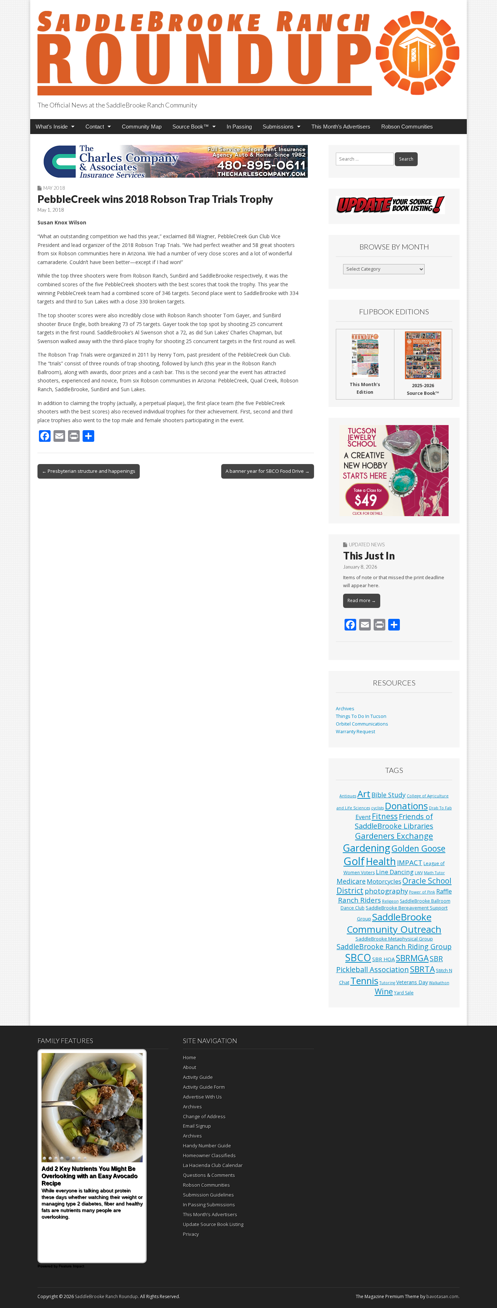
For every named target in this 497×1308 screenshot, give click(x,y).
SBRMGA (412, 958)
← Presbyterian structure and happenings (88, 471)
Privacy (191, 1234)
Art (363, 793)
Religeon (390, 901)
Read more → (361, 600)
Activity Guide (198, 1077)
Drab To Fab (440, 807)
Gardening (366, 848)
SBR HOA (383, 959)
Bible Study (388, 794)
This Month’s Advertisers (340, 126)
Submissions (278, 126)
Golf (354, 861)
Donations (406, 806)
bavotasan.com (442, 1296)
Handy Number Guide (207, 1145)
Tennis (364, 980)
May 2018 (54, 188)
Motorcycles (384, 881)
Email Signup (197, 1126)
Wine (384, 991)
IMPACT (409, 862)
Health (381, 861)
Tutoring (387, 982)
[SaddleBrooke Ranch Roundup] (248, 49)
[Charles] (175, 161)
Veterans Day (412, 982)
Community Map (142, 126)
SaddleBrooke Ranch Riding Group (394, 946)
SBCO (358, 957)
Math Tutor (434, 872)
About (189, 1067)
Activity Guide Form (204, 1087)
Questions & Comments (209, 1175)
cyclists (377, 807)
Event (363, 817)
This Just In (369, 555)
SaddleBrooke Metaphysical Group (394, 938)
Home (189, 1057)
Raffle (444, 891)
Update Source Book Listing (213, 1224)
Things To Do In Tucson (361, 716)
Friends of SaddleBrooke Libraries (394, 821)
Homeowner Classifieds (209, 1155)
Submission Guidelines (208, 1194)
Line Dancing (395, 872)
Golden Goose (418, 848)
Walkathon (439, 982)
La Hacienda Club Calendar (213, 1165)
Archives (345, 709)
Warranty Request (355, 731)
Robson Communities (407, 126)
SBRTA (422, 969)
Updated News (367, 544)
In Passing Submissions (209, 1204)
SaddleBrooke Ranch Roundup (106, 1296)
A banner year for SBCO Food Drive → (268, 471)
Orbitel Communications (362, 724)
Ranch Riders (359, 900)
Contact (95, 126)
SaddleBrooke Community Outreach (394, 923)
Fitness (385, 816)
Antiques (347, 795)
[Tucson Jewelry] (394, 470)
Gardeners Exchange (394, 835)
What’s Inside (52, 126)
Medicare (351, 880)
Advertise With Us (202, 1096)
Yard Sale (404, 993)
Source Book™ (190, 126)
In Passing (239, 126)
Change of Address (204, 1116)
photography (386, 891)
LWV (419, 872)
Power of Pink (422, 892)
